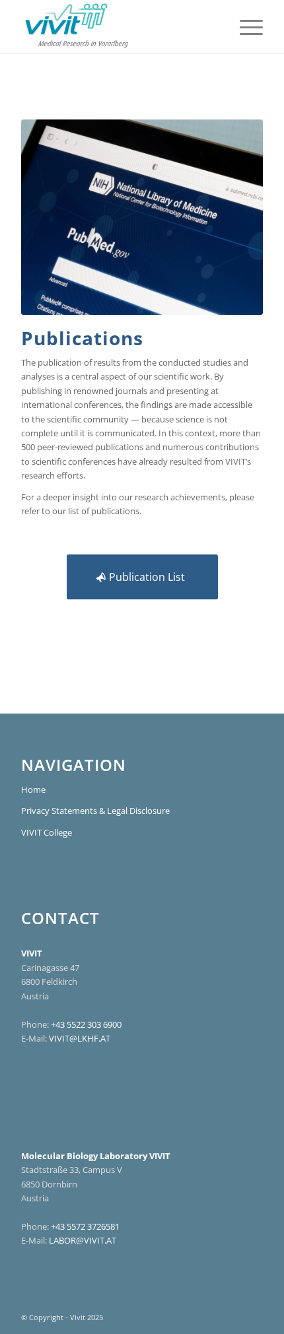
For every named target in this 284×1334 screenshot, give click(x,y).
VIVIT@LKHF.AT (79, 1038)
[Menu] (245, 26)
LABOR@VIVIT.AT (82, 1240)
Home (33, 789)
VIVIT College (46, 832)
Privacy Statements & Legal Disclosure (95, 811)
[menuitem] (245, 26)
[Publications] (142, 217)
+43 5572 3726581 (85, 1226)
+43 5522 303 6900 (86, 1024)
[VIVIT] (117, 26)
